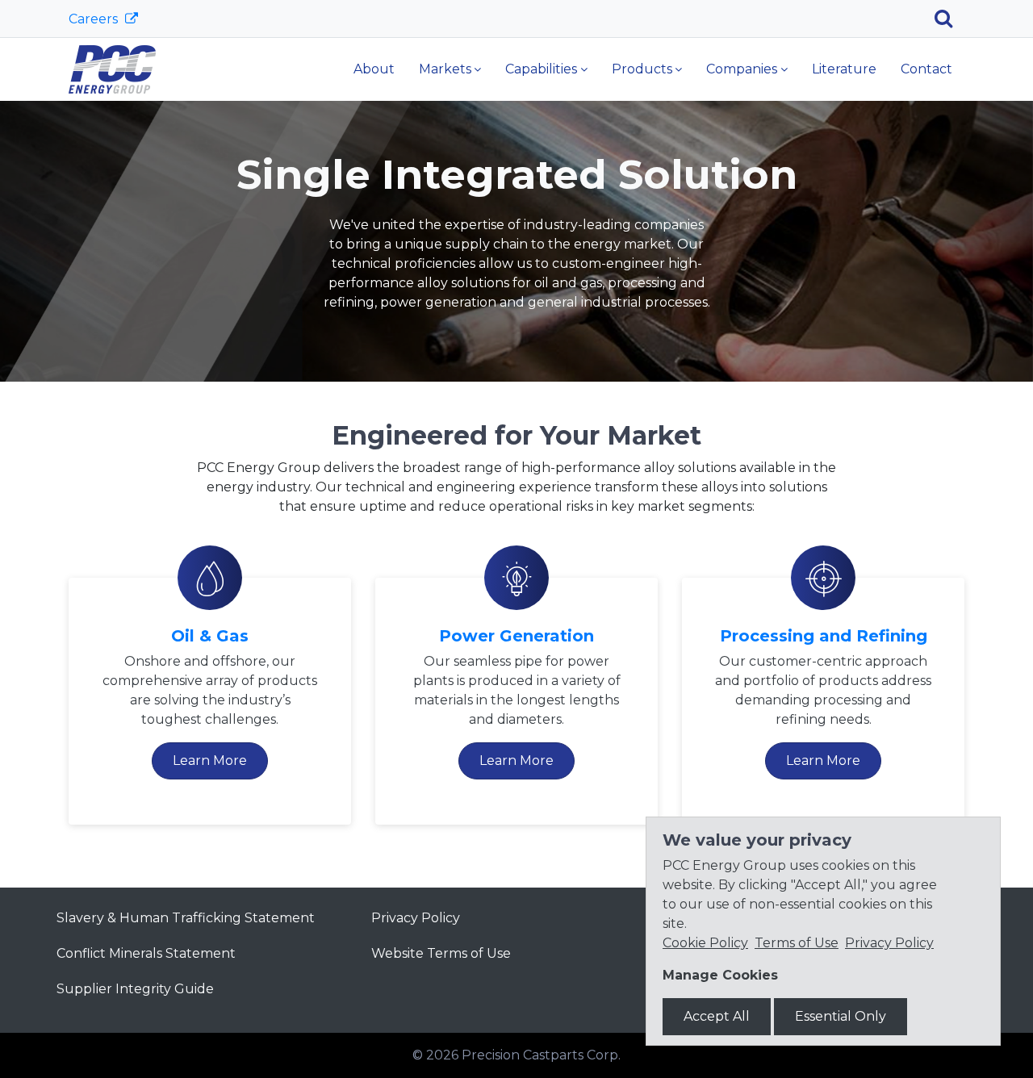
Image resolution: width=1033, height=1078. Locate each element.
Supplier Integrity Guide (135, 989)
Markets (445, 69)
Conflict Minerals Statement (146, 953)
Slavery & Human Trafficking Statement (185, 917)
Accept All (717, 1016)
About (374, 69)
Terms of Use (797, 943)
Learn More (210, 760)
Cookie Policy (705, 943)
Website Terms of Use (441, 953)
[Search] (949, 18)
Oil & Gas (210, 636)
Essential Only (840, 1016)
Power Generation (516, 636)
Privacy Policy (415, 917)
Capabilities (541, 69)
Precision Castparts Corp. (541, 1055)
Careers (95, 19)
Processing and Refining (823, 636)
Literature (844, 69)
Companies (741, 69)
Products (642, 69)
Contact (926, 69)
